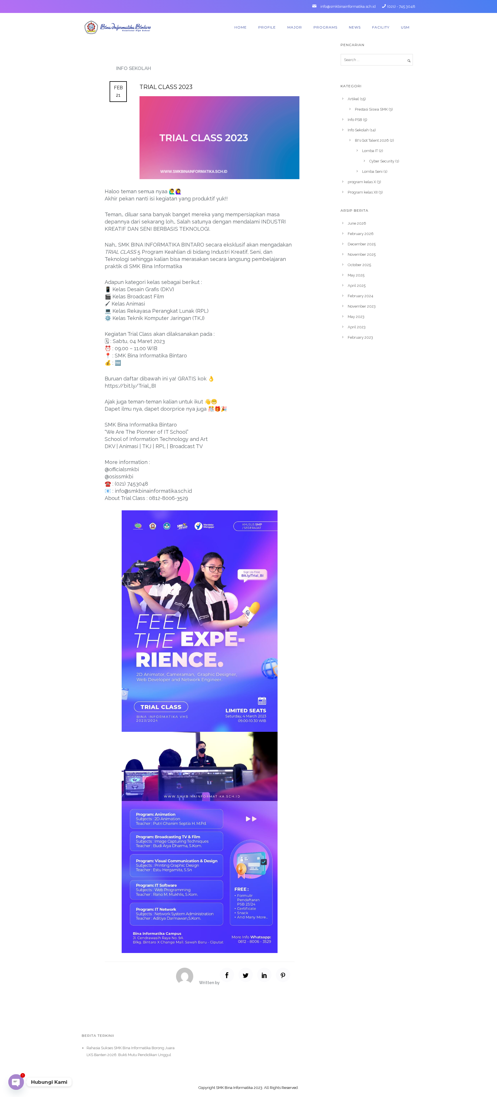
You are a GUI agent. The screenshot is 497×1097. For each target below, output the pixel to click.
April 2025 (357, 285)
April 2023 (357, 327)
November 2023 (362, 306)
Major (294, 27)
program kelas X (362, 182)
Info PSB (355, 120)
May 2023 (356, 316)
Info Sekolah (133, 68)
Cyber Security (381, 161)
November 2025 (362, 254)
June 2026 (357, 223)
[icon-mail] (316, 6)
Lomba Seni (372, 171)
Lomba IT (370, 151)
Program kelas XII (363, 192)
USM (405, 27)
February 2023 (360, 337)
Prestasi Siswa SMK (371, 109)
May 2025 (356, 275)
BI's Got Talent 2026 (372, 140)
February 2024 (360, 296)
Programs (325, 27)
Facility (380, 27)
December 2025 (362, 244)
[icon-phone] (384, 6)
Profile (267, 27)
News (355, 27)
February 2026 (361, 234)
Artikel (353, 99)
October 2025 (359, 265)
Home (240, 27)
